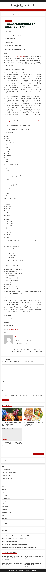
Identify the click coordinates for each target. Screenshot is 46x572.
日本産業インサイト (23, 5)
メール (4, 386)
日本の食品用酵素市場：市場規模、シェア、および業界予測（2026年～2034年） (33, 423)
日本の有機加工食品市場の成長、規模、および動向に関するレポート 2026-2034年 (12, 444)
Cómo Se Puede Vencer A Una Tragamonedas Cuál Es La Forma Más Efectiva (16, 536)
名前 (4, 381)
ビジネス (4, 483)
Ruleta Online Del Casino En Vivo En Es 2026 (10, 541)
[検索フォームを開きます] (44, 10)
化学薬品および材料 (6, 498)
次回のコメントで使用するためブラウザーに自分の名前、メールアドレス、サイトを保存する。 (23, 396)
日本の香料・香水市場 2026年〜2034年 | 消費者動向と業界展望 (12, 423)
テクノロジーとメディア (7, 478)
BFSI (3, 466)
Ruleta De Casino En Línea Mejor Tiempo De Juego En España (14, 538)
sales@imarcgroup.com (15, 329)
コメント (4, 363)
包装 (3, 492)
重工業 (3, 521)
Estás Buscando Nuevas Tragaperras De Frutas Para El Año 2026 (14, 544)
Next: (33, 349)
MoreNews (34, 570)
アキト (4, 425)
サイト (3, 390)
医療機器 (4, 501)
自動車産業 (4, 509)
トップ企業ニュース (6, 481)
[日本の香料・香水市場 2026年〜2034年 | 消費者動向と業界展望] (12, 414)
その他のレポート (6, 475)
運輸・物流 (4, 518)
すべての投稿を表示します (21, 343)
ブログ (3, 486)
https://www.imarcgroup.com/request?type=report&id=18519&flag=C (21, 262)
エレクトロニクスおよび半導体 (9, 472)
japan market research (10, 30)
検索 (3, 451)
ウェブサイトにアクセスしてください (24, 340)
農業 (3, 515)
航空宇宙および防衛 (6, 512)
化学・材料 (4, 495)
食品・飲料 (5, 419)
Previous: (13, 349)
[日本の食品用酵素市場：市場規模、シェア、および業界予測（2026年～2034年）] (34, 414)
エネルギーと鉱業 (6, 469)
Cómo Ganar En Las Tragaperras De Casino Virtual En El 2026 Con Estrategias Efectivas (19, 547)
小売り (3, 503)
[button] (2, 10)
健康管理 (4, 489)
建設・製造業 (5, 506)
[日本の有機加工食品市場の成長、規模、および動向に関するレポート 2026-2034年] (12, 434)
